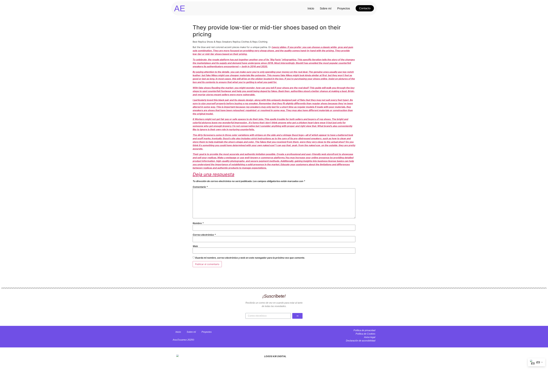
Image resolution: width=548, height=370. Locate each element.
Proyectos (343, 8)
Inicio (311, 8)
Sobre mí (326, 8)
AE (179, 8)
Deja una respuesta (213, 174)
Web (195, 246)
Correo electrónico (204, 235)
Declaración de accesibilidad (360, 340)
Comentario (200, 187)
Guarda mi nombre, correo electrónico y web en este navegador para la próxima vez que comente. (250, 258)
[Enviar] (297, 316)
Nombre (198, 223)
